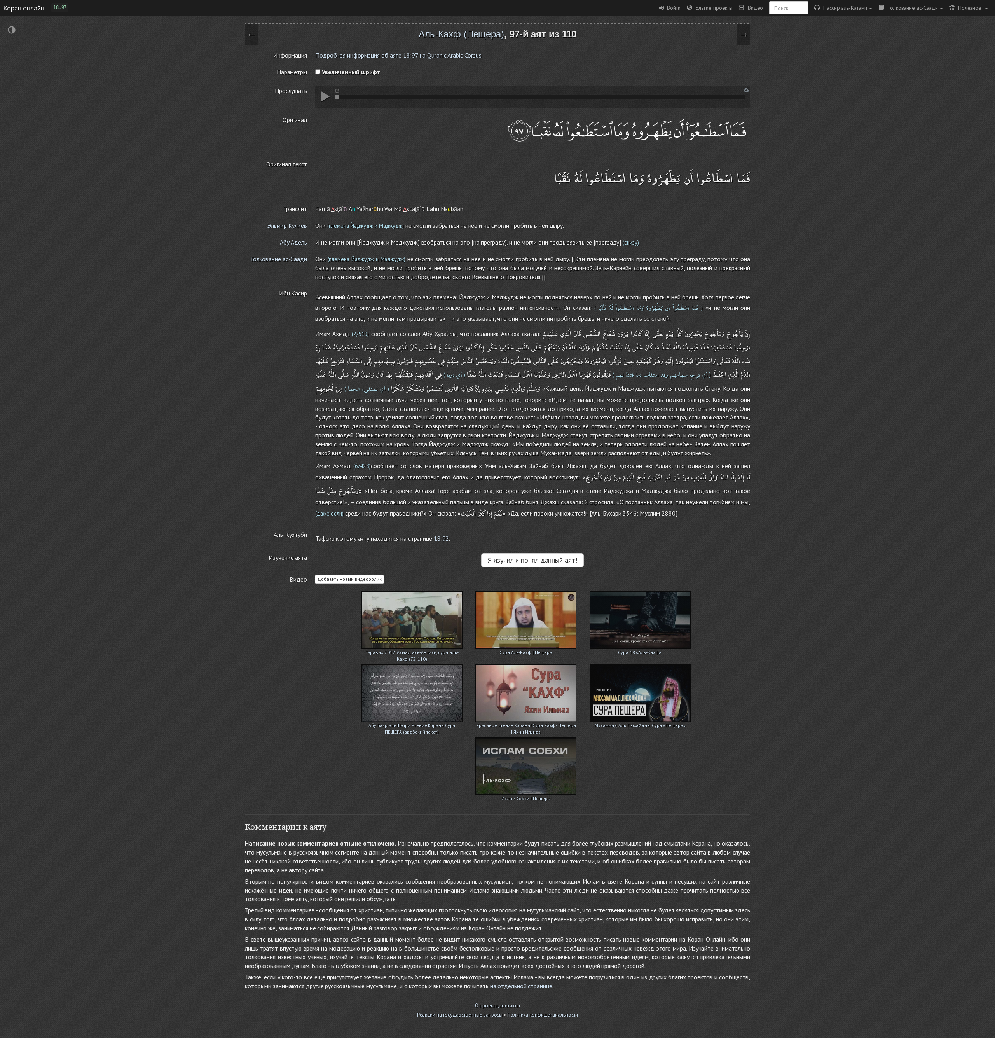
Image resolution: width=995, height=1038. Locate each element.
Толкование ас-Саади (911, 7)
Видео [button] (753, 7)
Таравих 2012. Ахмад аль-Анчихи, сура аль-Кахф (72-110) (412, 653)
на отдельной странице (521, 986)
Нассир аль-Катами (843, 7)
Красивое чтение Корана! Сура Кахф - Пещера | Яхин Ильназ (526, 726)
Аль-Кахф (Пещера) (461, 34)
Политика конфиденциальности (542, 1015)
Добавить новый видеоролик (349, 579)
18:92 (441, 538)
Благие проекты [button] (712, 7)
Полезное (969, 7)
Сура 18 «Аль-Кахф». (640, 652)
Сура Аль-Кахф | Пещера (525, 652)
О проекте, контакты (497, 1005)
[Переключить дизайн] (12, 31)
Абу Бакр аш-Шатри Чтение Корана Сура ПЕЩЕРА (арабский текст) (411, 726)
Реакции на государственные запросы (460, 1015)
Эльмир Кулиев (287, 225)
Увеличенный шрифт (350, 72)
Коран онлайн (23, 7)
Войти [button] (672, 7)
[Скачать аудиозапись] (746, 90)
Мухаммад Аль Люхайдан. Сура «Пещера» (640, 725)
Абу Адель (293, 242)
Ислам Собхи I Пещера (525, 798)
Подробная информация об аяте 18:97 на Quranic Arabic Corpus (398, 55)
